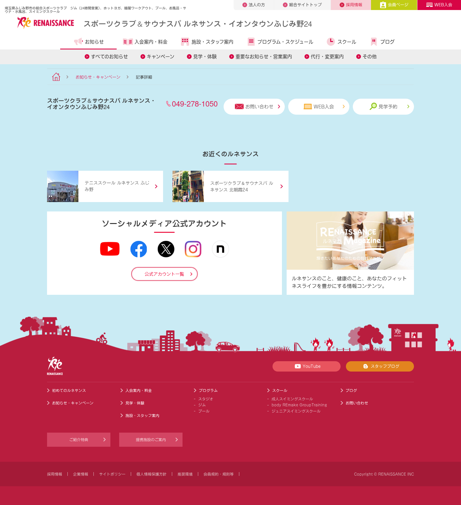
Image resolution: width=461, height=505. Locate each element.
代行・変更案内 (327, 56)
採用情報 (354, 5)
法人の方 (257, 5)
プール (203, 411)
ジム (202, 405)
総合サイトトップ (305, 5)
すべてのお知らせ (109, 56)
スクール (346, 41)
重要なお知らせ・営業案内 (264, 56)
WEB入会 (443, 5)
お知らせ (94, 41)
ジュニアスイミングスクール (296, 411)
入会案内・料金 (151, 41)
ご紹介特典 (78, 439)
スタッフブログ (385, 366)
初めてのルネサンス (69, 390)
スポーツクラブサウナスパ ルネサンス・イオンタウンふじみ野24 (197, 23)
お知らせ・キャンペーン (98, 77)
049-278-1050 (195, 103)
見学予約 (388, 106)
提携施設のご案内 (151, 439)
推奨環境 (185, 474)
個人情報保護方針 (151, 474)
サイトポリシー (112, 474)
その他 (370, 56)
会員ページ (398, 5)
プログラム (208, 390)
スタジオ (205, 399)
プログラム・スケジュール (285, 41)
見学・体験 (205, 56)
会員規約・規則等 (219, 474)
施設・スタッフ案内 (212, 41)
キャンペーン (160, 56)
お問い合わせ (259, 106)
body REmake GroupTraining (299, 405)
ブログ (387, 41)
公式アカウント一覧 (164, 274)
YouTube (312, 366)
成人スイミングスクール (292, 399)
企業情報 (80, 474)
